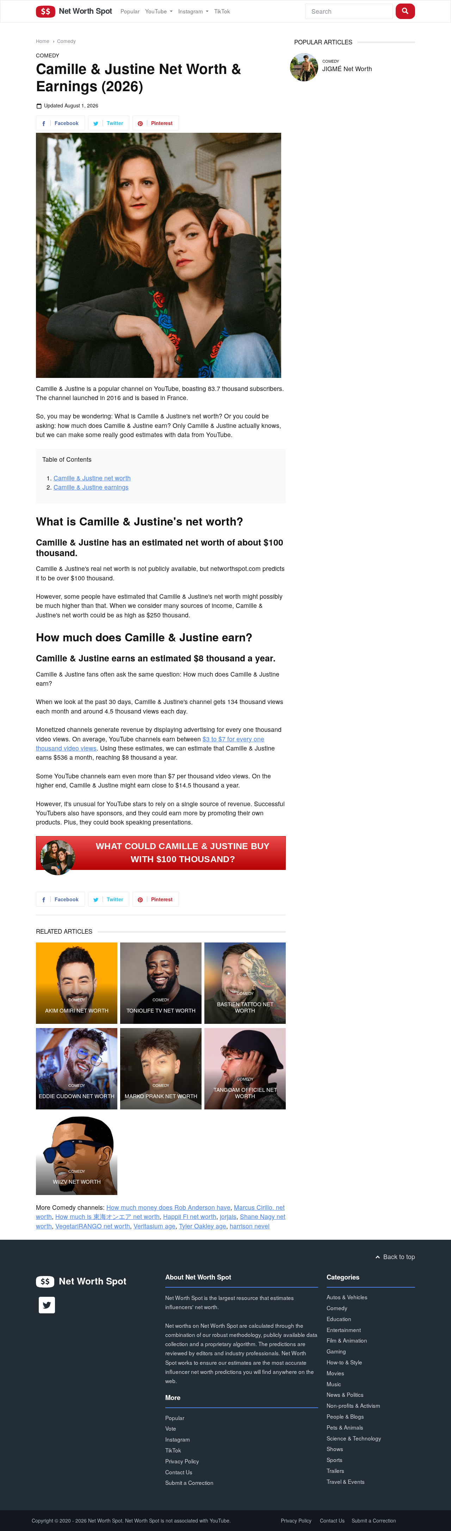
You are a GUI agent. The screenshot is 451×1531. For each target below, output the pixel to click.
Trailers (335, 1470)
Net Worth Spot (84, 10)
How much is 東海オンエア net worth (107, 1216)
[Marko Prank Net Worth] (161, 1068)
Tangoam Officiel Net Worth (245, 1093)
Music (334, 1384)
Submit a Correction (189, 1482)
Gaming (336, 1351)
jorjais (228, 1216)
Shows (335, 1448)
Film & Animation (347, 1340)
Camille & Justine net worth (92, 477)
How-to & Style (344, 1362)
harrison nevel (250, 1225)
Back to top (398, 1256)
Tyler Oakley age (202, 1225)
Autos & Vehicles (347, 1297)
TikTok (222, 11)
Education (339, 1318)
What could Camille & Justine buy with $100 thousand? (183, 852)
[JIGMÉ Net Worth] (304, 66)
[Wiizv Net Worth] (76, 1154)
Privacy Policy (182, 1461)
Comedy (66, 40)
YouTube (156, 11)
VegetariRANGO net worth (92, 1225)
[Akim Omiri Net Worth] (76, 983)
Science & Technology (354, 1438)
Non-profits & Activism (353, 1405)
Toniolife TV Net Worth (161, 1010)
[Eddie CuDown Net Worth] (76, 1068)
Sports (334, 1459)
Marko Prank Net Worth (161, 1096)
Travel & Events (346, 1481)
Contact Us (178, 1472)
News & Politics (345, 1394)
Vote (170, 1428)
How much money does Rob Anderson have (168, 1207)
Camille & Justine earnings (91, 487)
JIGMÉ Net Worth (347, 68)
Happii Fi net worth (189, 1216)
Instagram (191, 11)
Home (42, 40)
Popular (130, 11)
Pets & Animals (345, 1427)
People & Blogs (345, 1416)
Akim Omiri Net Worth (77, 1010)
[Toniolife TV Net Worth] (161, 983)
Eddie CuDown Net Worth (77, 1096)
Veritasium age (154, 1225)
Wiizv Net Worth (77, 1181)
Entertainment (344, 1329)
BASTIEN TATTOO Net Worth (245, 1007)
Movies (335, 1373)
